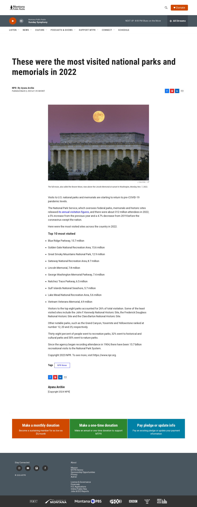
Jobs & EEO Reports (80, 491)
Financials (75, 484)
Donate (180, 7)
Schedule (123, 30)
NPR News (62, 365)
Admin (74, 477)
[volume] (21, 21)
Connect (107, 30)
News (26, 30)
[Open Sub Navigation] (19, 30)
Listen (13, 30)
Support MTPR (87, 30)
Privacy (74, 475)
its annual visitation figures (74, 211)
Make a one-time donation (98, 425)
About (73, 463)
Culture (39, 30)
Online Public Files (79, 489)
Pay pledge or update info (156, 425)
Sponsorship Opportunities (83, 472)
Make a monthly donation (40, 425)
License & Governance (81, 482)
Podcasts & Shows (62, 30)
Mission (74, 468)
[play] (12, 21)
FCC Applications (78, 487)
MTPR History (77, 470)
